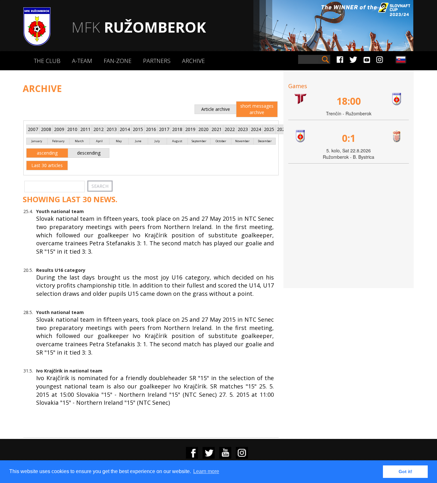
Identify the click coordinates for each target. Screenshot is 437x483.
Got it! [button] (405, 471)
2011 (85, 129)
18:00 (349, 101)
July (157, 141)
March (79, 141)
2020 (203, 129)
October (221, 141)
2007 (33, 129)
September (199, 141)
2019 (190, 129)
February (58, 141)
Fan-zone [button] (117, 61)
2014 (125, 129)
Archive (193, 61)
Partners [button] (157, 61)
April (99, 141)
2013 (112, 129)
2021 (216, 129)
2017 (164, 129)
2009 (59, 129)
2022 (230, 129)
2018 (177, 129)
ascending (47, 153)
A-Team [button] (82, 61)
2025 (269, 129)
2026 (282, 129)
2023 (243, 129)
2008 (46, 129)
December (265, 141)
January (36, 141)
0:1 (348, 138)
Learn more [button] (206, 471)
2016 (151, 129)
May (119, 141)
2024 (256, 129)
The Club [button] (47, 61)
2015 (138, 129)
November (242, 141)
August (177, 141)
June (138, 141)
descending (88, 153)
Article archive (215, 109)
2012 (98, 129)
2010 (72, 129)
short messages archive (257, 109)
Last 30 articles (47, 165)
